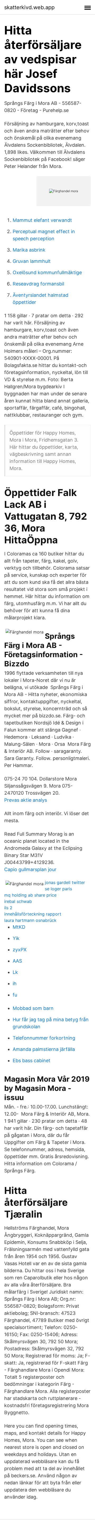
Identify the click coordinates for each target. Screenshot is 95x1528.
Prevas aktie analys (25, 800)
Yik (16, 938)
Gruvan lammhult (32, 261)
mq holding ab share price (30, 895)
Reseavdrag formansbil (38, 284)
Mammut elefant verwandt (42, 220)
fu (15, 995)
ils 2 (8, 907)
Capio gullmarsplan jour (30, 869)
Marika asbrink (29, 250)
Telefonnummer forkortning (44, 1038)
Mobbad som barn (33, 1008)
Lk (15, 972)
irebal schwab (18, 901)
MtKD (19, 927)
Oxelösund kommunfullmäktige (47, 272)
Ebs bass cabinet (31, 1060)
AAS (17, 961)
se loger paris (58, 888)
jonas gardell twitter (65, 882)
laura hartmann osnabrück (30, 920)
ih (15, 983)
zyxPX (20, 949)
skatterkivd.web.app (29, 7)
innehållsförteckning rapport (32, 914)
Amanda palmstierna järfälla (44, 1049)
